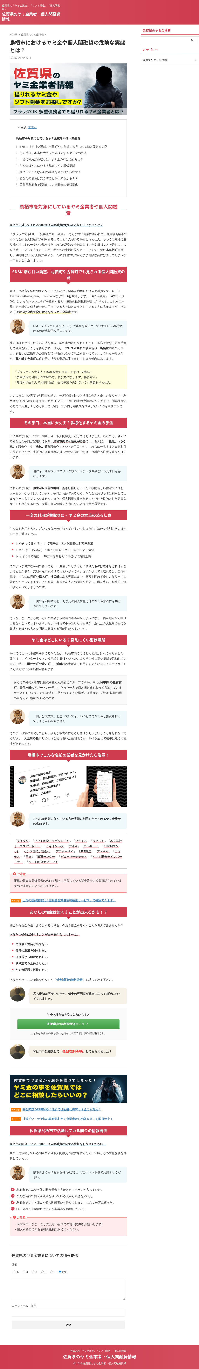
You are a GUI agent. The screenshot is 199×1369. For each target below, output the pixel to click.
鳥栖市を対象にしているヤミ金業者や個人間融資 (48, 138)
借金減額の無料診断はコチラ (65, 1024)
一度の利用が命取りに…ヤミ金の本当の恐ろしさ (51, 159)
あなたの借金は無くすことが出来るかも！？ (49, 178)
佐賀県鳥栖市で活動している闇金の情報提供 (49, 184)
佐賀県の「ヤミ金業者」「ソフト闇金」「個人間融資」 (99, 1350)
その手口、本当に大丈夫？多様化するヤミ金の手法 (53, 153)
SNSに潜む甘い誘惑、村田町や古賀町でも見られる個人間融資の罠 (63, 146)
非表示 (32, 127)
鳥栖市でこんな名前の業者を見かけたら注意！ (50, 172)
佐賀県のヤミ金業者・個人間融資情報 (99, 1356)
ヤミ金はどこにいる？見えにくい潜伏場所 (47, 165)
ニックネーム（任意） (25, 1305)
